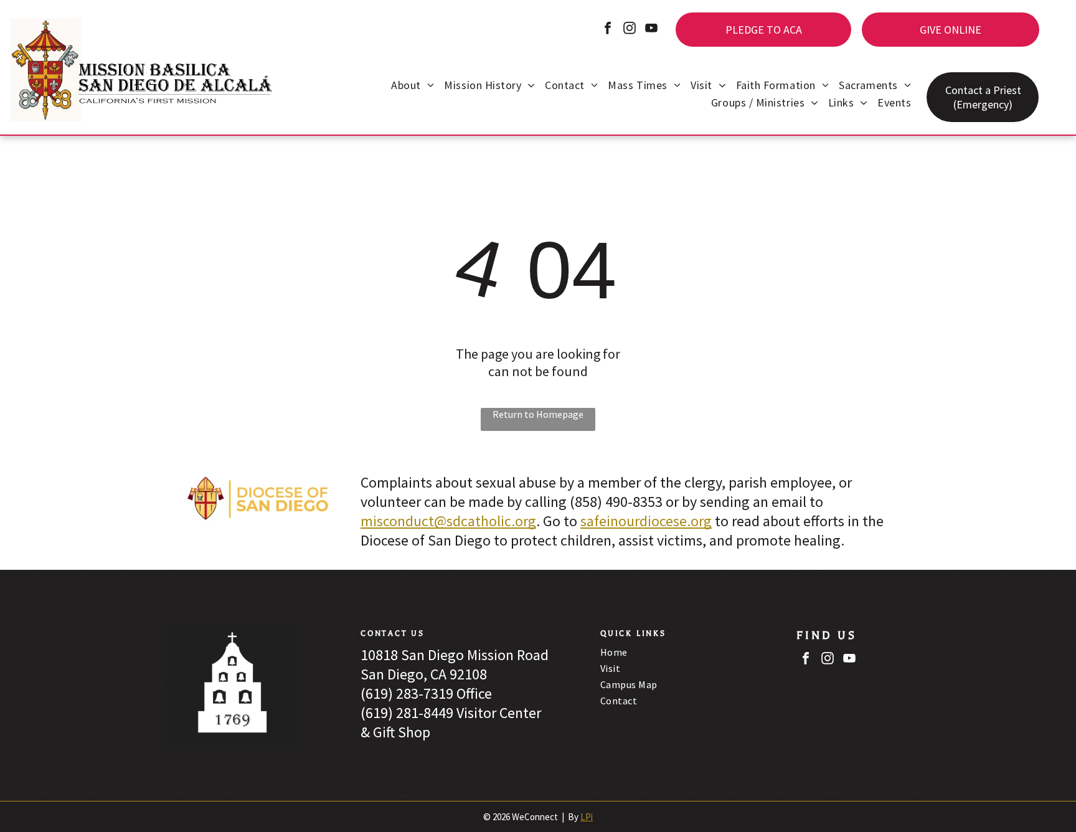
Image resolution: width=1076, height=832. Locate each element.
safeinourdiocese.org (646, 521)
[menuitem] (412, 86)
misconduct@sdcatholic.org (448, 521)
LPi (586, 817)
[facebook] (607, 29)
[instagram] (629, 29)
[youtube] (651, 29)
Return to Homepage (538, 414)
